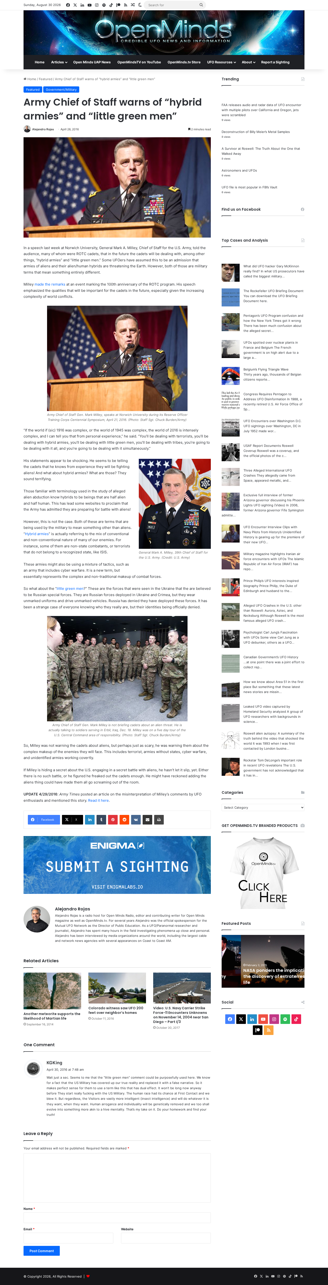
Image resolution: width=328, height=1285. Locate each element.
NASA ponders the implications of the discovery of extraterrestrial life (261, 976)
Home (39, 62)
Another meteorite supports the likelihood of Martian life (52, 1016)
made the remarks (50, 284)
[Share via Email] (147, 820)
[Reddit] (124, 820)
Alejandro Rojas (43, 129)
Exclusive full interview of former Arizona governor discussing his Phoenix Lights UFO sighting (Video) (273, 500)
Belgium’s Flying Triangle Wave (266, 369)
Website (127, 1229)
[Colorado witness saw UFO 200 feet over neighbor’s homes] (117, 988)
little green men (70, 588)
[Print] (159, 820)
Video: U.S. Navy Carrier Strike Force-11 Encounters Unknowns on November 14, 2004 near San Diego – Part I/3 (180, 1015)
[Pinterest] (113, 820)
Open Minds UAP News (92, 62)
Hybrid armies (37, 534)
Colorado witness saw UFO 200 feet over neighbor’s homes (115, 1010)
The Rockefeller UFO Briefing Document (273, 291)
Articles (57, 62)
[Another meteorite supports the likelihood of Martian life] (52, 991)
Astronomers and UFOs (239, 170)
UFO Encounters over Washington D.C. (272, 421)
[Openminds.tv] (164, 32)
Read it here (98, 800)
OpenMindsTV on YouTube (139, 62)
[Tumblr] (101, 820)
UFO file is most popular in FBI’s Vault (249, 187)
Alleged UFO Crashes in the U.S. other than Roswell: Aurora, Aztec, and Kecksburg (272, 610)
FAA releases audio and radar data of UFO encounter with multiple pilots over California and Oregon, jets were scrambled (261, 110)
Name (29, 1209)
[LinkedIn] (90, 820)
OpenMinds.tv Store (184, 62)
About (247, 62)
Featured (45, 79)
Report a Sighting (275, 62)
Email (29, 1229)
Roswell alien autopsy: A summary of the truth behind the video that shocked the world (273, 738)
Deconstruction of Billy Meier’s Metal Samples (256, 132)
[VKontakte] (136, 820)
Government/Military (61, 89)
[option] (263, 961)
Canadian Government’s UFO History (270, 657)
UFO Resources (219, 62)
